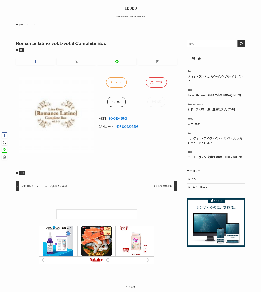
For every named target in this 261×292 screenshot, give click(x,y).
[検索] (130, 214)
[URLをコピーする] (157, 61)
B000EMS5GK (118, 118)
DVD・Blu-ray (200, 187)
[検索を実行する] (241, 43)
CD (21, 50)
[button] (35, 61)
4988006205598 (127, 126)
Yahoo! (116, 101)
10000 (130, 8)
